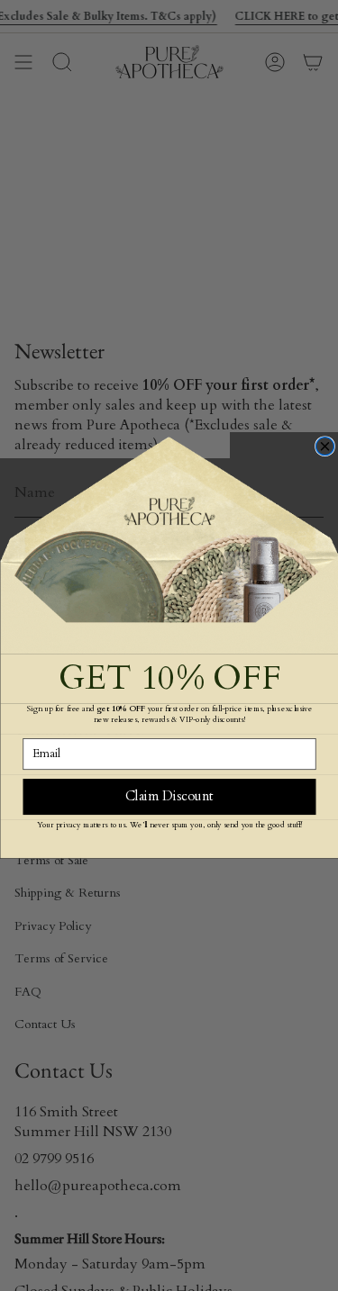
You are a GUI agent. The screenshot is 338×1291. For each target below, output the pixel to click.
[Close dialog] (324, 447)
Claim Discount (169, 796)
